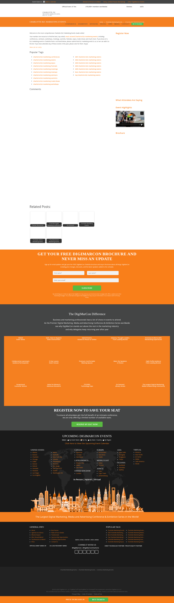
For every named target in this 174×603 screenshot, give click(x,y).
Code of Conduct (87, 594)
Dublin (101, 457)
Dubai (100, 463)
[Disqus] (70, 120)
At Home (138, 457)
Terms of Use (98, 594)
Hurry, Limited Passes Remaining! (114, 2)
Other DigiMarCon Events (136, 2)
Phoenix (55, 464)
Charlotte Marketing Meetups (136, 535)
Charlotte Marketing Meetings (136, 533)
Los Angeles (36, 475)
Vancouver (79, 457)
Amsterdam (102, 452)
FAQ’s (33, 542)
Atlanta (34, 452)
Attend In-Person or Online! (92, 2)
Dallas (34, 461)
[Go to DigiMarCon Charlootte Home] (36, 16)
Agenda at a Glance (37, 533)
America (138, 452)
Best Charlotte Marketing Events (116, 535)
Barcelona (102, 455)
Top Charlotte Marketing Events (116, 537)
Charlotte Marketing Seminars (136, 537)
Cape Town (102, 473)
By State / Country (96, 440)
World (137, 464)
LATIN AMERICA (81, 460)
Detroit (34, 466)
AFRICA (100, 469)
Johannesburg (103, 476)
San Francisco (57, 468)
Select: (64, 440)
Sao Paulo (79, 467)
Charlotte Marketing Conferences (116, 539)
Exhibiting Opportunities (58, 539)
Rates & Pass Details (57, 533)
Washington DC (58, 473)
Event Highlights (124, 107)
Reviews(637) (135, 7)
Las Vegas (35, 473)
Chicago (35, 459)
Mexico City (80, 463)
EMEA (137, 459)
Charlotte (35, 457)
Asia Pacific (139, 455)
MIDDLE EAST (103, 460)
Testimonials (55, 535)
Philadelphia (57, 461)
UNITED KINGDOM (82, 471)
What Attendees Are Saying (129, 100)
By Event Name (74, 440)
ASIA (119, 450)
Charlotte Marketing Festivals (136, 530)
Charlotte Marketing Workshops (136, 542)
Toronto (79, 455)
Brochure (120, 133)
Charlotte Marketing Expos (116, 542)
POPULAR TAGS (113, 527)
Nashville (56, 455)
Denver (34, 464)
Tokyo (121, 459)
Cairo (100, 471)
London (78, 473)
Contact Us (54, 542)
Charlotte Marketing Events (116, 530)
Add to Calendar (50, 2)
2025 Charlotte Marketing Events (116, 533)
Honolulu (35, 468)
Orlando (55, 459)
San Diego (56, 466)
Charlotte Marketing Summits (136, 539)
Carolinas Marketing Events (105, 570)
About (33, 530)
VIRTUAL (137, 450)
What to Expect (35, 535)
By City (84, 440)
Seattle (55, 471)
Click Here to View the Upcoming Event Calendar (87, 443)
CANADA (78, 450)
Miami (55, 452)
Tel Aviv (101, 465)
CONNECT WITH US (87, 545)
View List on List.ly (35, 47)
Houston (35, 471)
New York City (57, 457)
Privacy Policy (76, 594)
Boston (34, 455)
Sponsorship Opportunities (59, 537)
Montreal (79, 452)
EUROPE (100, 450)
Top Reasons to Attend (38, 539)
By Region (108, 440)
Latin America (139, 461)
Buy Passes (55, 530)
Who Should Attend (37, 537)
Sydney (121, 470)
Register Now (122, 33)
